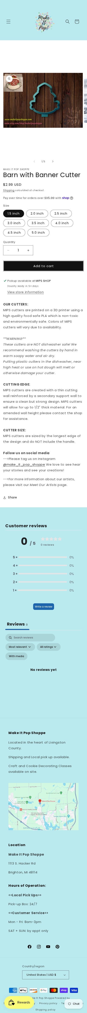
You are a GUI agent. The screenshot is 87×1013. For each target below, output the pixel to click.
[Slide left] (34, 161)
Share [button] (12, 497)
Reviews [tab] (17, 624)
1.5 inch (14, 213)
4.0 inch (62, 223)
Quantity (9, 242)
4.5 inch (14, 232)
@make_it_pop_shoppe (24, 464)
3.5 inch (38, 223)
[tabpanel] (43, 675)
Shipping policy (45, 1009)
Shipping (9, 190)
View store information (25, 292)
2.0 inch (37, 213)
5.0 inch (38, 232)
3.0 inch (14, 223)
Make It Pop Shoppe (41, 998)
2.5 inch (60, 213)
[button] (8, 21)
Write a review (43, 606)
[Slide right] (52, 161)
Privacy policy (48, 1003)
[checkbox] (16, 656)
